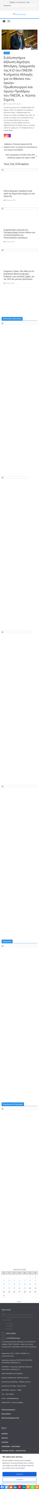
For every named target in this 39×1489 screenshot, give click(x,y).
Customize (19, 1480)
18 (9, 1288)
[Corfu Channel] (4, 21)
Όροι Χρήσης (6, 1414)
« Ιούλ (18, 1301)
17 (4, 1288)
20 (19, 1288)
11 (9, 1284)
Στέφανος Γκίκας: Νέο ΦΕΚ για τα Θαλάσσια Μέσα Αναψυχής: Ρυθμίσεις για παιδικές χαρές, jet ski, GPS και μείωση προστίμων (19, 275)
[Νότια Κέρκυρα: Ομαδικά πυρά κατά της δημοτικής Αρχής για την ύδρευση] (19, 170)
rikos (19, 104)
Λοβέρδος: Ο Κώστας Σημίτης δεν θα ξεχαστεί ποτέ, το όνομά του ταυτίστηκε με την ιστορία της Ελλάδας (20, 147)
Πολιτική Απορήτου (8, 1410)
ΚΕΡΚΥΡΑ (5, 1438)
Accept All (19, 1474)
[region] (19, 1471)
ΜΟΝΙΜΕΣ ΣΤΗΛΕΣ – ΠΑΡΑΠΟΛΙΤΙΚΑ (14, 1451)
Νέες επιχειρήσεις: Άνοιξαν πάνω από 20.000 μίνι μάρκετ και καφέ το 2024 (20, 156)
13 (19, 1284)
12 (14, 1284)
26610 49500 (11, 1333)
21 (25, 1288)
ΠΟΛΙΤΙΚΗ (6, 53)
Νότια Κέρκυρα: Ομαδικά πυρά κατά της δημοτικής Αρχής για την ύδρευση (19, 193)
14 (25, 1284)
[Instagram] (7, 135)
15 (30, 1284)
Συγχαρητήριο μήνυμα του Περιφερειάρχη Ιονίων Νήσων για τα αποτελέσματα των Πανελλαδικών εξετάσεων (19, 233)
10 (4, 1284)
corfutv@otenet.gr (13, 1338)
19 (14, 1288)
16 (35, 1284)
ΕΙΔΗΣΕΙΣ (5, 1434)
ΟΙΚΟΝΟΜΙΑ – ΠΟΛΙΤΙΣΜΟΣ (11, 1446)
